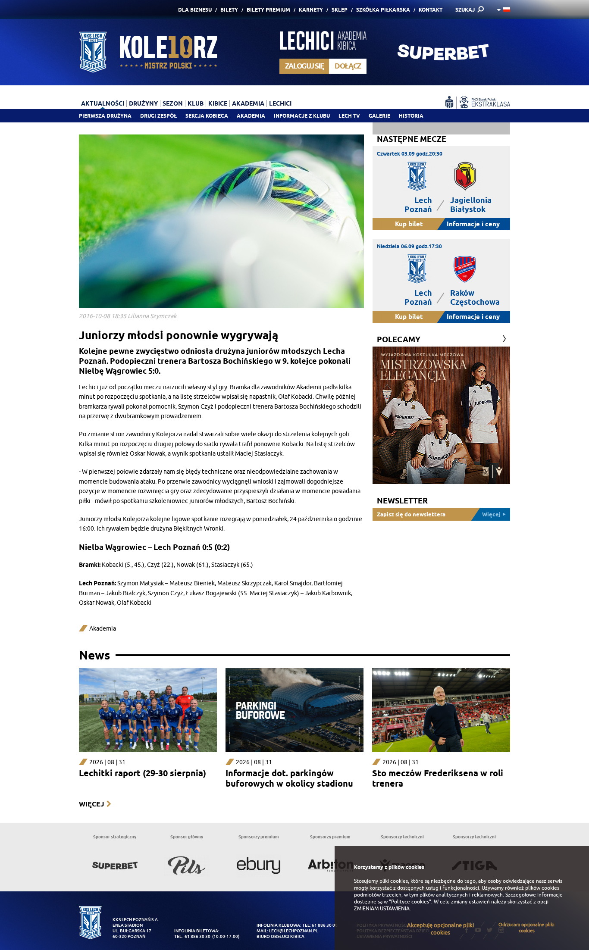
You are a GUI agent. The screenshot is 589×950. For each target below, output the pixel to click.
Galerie (379, 115)
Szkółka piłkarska (383, 9)
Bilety (229, 9)
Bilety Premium (268, 9)
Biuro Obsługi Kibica (280, 936)
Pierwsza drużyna (105, 115)
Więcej (91, 804)
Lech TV (349, 115)
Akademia (251, 115)
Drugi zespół (158, 115)
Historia (411, 115)
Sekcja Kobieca (206, 115)
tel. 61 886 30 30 (192, 936)
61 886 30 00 (325, 925)
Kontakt (430, 9)
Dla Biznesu (195, 9)
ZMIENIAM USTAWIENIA (382, 908)
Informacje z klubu (302, 115)
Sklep (340, 9)
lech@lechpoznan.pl (293, 931)
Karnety (311, 9)
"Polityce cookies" (410, 901)
